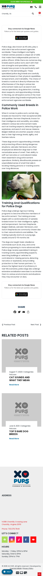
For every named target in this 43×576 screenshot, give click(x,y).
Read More (14, 384)
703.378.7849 (36, 7)
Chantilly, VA (6, 14)
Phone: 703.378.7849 (11, 529)
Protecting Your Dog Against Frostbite (31, 324)
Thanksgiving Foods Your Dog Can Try (12, 324)
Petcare (12, 374)
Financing (31, 7)
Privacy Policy (28, 568)
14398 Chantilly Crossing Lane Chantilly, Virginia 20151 (14, 523)
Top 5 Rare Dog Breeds (18, 433)
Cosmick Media (16, 568)
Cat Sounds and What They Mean (19, 379)
